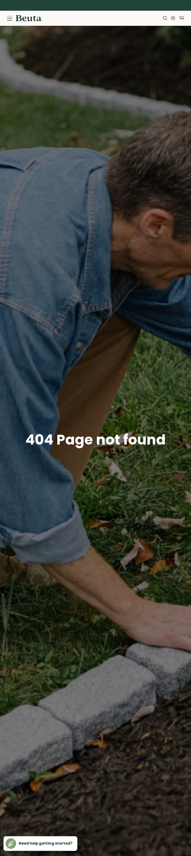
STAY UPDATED (141, 450)
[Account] (173, 18)
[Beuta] (29, 18)
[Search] (165, 18)
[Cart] (181, 18)
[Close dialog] (182, 381)
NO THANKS (141, 464)
